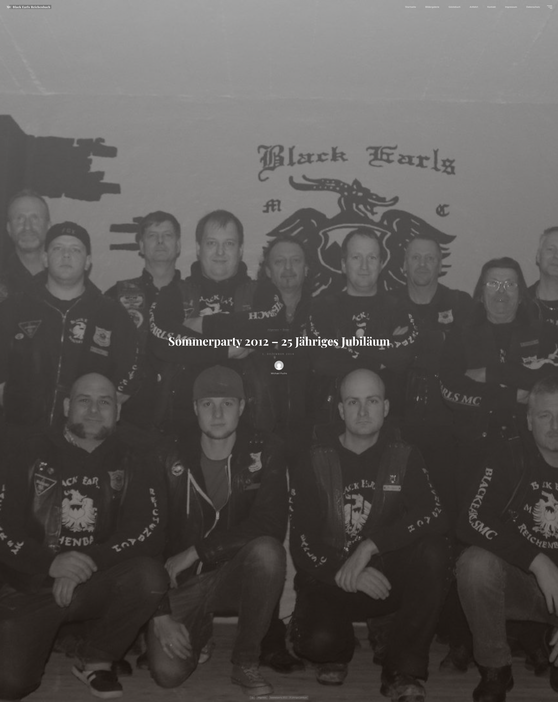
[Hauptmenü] (549, 7)
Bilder (286, 329)
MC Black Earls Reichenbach (28, 7)
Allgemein (273, 329)
